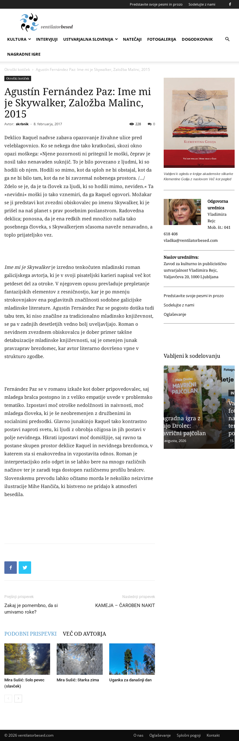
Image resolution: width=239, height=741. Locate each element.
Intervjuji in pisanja (194, 393)
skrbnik (22, 124)
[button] (227, 39)
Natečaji (132, 39)
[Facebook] (230, 4)
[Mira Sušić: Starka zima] (79, 659)
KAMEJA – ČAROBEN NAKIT (125, 605)
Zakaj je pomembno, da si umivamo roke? (31, 609)
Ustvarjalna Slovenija (88, 39)
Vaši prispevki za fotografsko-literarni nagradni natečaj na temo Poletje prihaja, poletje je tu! (198, 418)
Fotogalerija (161, 39)
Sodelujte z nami (202, 4)
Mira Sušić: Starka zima (78, 680)
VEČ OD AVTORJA (84, 633)
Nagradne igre (23, 54)
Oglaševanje (175, 314)
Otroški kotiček (17, 69)
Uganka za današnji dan (130, 680)
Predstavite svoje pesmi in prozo (156, 4)
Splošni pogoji (189, 735)
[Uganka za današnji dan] (132, 659)
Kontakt (213, 735)
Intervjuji (47, 39)
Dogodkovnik (197, 39)
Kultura (16, 39)
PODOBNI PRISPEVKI (30, 633)
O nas (138, 735)
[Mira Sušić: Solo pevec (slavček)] (27, 659)
